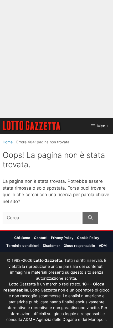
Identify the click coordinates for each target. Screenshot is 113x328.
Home (8, 142)
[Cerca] (90, 218)
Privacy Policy (62, 238)
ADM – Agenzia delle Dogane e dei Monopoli (64, 319)
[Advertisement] (56, 59)
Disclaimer (51, 245)
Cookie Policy (88, 238)
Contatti (40, 238)
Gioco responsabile (79, 245)
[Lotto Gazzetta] (32, 126)
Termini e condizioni (22, 245)
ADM (103, 245)
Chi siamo (22, 238)
